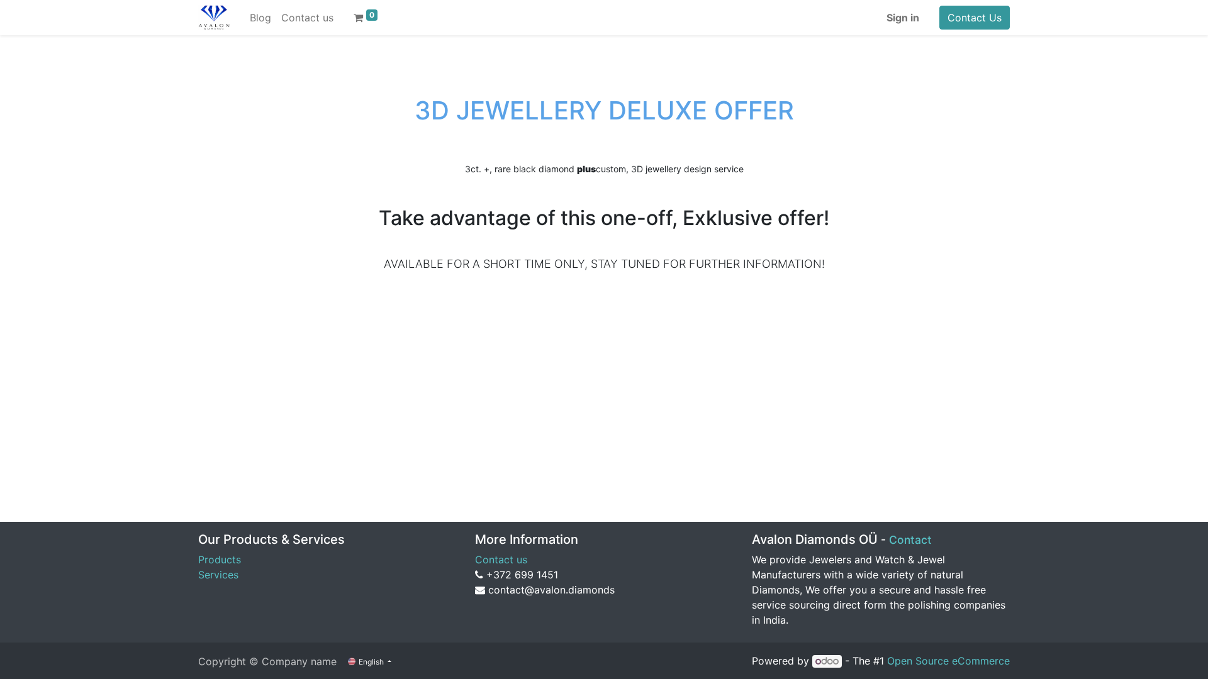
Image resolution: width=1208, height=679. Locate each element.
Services (218, 574)
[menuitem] (260, 17)
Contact (910, 539)
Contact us (501, 559)
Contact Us (975, 17)
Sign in (902, 17)
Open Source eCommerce (948, 660)
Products (219, 559)
